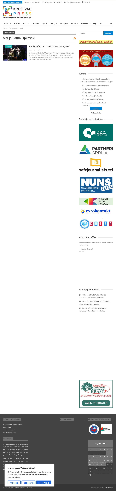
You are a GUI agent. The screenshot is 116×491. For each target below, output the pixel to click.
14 (104, 460)
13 (101, 460)
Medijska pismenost (73, 2)
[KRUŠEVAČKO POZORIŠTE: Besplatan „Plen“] (15, 52)
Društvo (7, 23)
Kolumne (84, 23)
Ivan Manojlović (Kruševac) (95, 92)
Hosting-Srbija (109, 487)
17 (90, 464)
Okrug (52, 23)
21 (104, 464)
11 (93, 460)
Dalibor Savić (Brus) (92, 89)
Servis (73, 23)
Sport (44, 23)
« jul (89, 475)
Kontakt (37, 2)
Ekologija (64, 23)
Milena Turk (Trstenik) (93, 96)
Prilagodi (14, 483)
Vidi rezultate (96, 113)
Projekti (58, 2)
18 (93, 464)
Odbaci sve (28, 483)
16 (111, 460)
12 (97, 460)
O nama (26, 2)
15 (108, 460)
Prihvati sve (43, 483)
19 (97, 464)
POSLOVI (87, 2)
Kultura (26, 23)
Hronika (36, 23)
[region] (29, 475)
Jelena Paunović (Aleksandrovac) (97, 85)
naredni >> (83, 252)
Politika (17, 23)
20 (101, 464)
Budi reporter (48, 2)
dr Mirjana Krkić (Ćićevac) (94, 99)
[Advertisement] (96, 270)
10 (90, 460)
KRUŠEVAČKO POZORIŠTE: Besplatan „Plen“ (49, 46)
